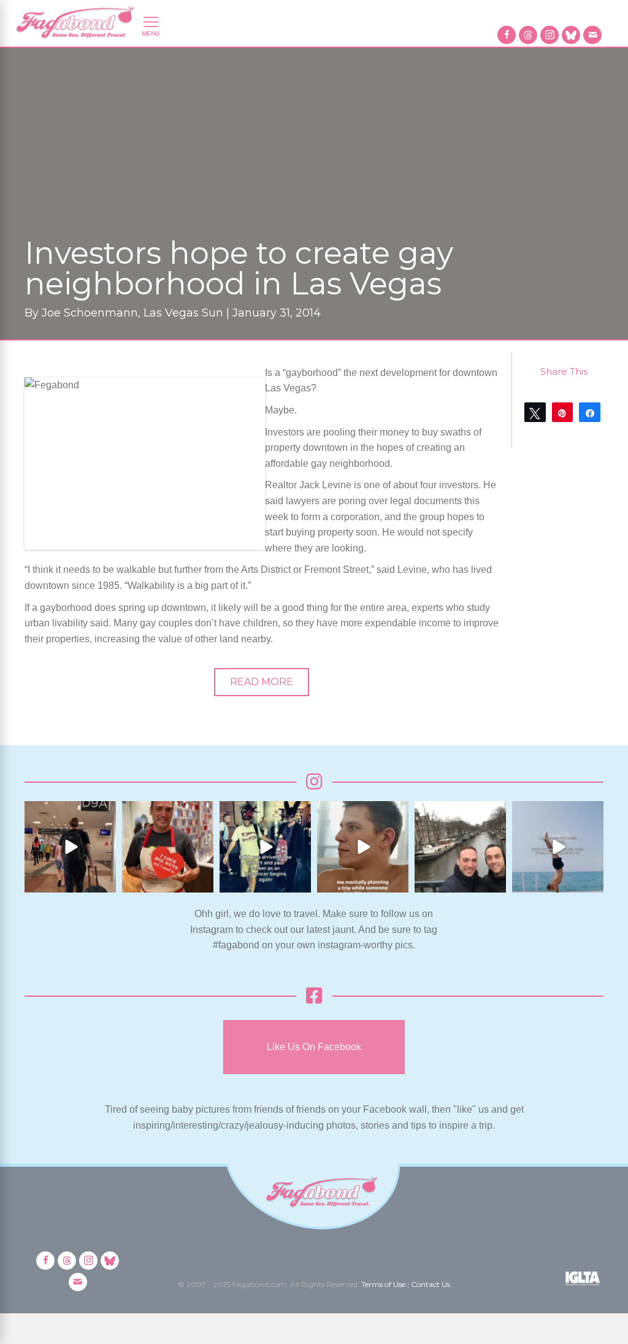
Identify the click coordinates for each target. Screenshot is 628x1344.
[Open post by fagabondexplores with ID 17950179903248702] (362, 847)
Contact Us (430, 1284)
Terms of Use (383, 1284)
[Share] (590, 412)
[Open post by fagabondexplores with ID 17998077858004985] (557, 847)
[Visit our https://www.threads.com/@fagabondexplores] (528, 35)
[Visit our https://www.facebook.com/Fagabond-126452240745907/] (506, 35)
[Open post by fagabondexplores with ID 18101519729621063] (265, 847)
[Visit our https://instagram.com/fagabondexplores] (549, 35)
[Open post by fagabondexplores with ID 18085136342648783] (167, 847)
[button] (261, 682)
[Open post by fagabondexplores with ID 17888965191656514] (460, 847)
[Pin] (563, 412)
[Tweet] (535, 412)
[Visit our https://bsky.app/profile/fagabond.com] (571, 35)
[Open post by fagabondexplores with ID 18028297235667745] (70, 847)
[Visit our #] (592, 35)
